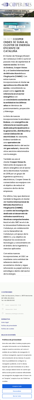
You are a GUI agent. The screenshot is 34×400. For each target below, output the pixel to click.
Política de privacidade (9, 325)
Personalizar (17, 391)
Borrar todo (17, 396)
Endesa (9, 67)
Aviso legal (5, 322)
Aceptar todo (17, 386)
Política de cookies (7, 329)
